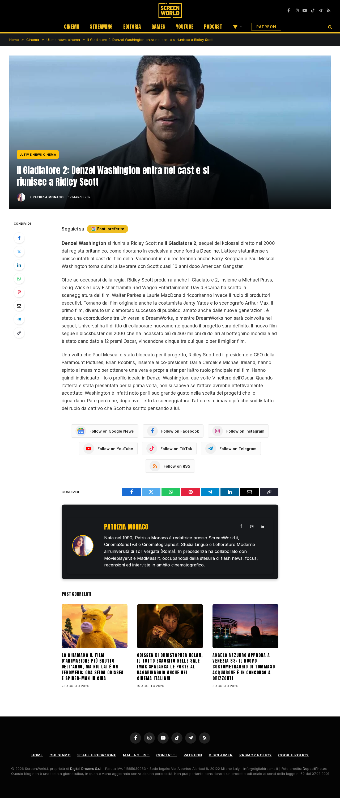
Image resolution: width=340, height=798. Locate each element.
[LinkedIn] (19, 265)
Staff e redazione (96, 755)
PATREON (266, 26)
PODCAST (213, 26)
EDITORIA (132, 26)
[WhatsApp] (19, 278)
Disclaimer (221, 755)
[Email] (19, 305)
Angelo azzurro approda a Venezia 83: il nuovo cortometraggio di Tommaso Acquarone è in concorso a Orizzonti (243, 666)
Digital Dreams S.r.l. (85, 768)
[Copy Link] (19, 332)
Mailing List (136, 755)
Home (37, 755)
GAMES (158, 26)
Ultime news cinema (37, 154)
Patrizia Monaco (48, 197)
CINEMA (71, 26)
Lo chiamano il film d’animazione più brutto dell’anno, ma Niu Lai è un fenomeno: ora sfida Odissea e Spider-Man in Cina (93, 666)
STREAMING (101, 26)
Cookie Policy (293, 755)
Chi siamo (59, 755)
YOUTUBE (184, 26)
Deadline (209, 251)
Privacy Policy (255, 755)
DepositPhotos (315, 768)
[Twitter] (19, 251)
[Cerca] (329, 26)
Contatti (166, 755)
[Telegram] (19, 319)
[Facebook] (19, 238)
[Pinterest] (19, 292)
